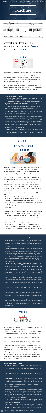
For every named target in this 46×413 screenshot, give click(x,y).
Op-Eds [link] (36, 1)
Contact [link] (41, 1)
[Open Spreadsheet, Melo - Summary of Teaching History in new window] (40, 22)
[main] (23, 10)
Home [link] (16, 1)
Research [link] (20, 1)
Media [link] (33, 1)
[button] (44, 1)
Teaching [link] (28, 1)
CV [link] (24, 1)
